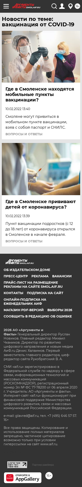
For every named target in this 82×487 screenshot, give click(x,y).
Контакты (13, 293)
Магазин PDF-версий (24, 310)
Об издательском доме (27, 270)
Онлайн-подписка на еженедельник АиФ (25, 302)
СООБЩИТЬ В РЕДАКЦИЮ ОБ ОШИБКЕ (38, 316)
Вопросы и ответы (23, 134)
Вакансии (62, 276)
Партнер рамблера (43, 464)
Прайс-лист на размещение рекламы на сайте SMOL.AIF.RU (33, 284)
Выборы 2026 (59, 310)
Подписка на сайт (45, 293)
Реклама (40, 276)
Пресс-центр (16, 276)
